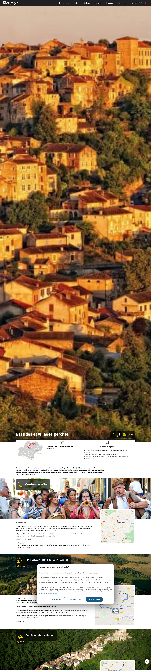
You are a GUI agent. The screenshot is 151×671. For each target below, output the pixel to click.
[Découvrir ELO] (147, 661)
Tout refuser (56, 599)
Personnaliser (75, 599)
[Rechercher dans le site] (132, 3)
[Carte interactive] (136, 3)
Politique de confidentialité (48, 593)
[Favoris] (140, 3)
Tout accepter (94, 599)
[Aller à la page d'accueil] (10, 3)
